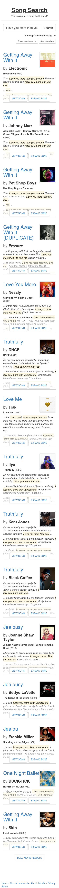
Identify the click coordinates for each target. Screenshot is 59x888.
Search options (47, 41)
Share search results (27, 41)
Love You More (19, 284)
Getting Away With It (17, 57)
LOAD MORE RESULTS (29, 857)
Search (48, 27)
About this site (38, 883)
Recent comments (19, 883)
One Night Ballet (21, 772)
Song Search (29, 9)
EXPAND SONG (39, 98)
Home (5, 883)
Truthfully (13, 341)
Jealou (10, 728)
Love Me (12, 398)
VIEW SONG (18, 98)
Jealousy (13, 626)
